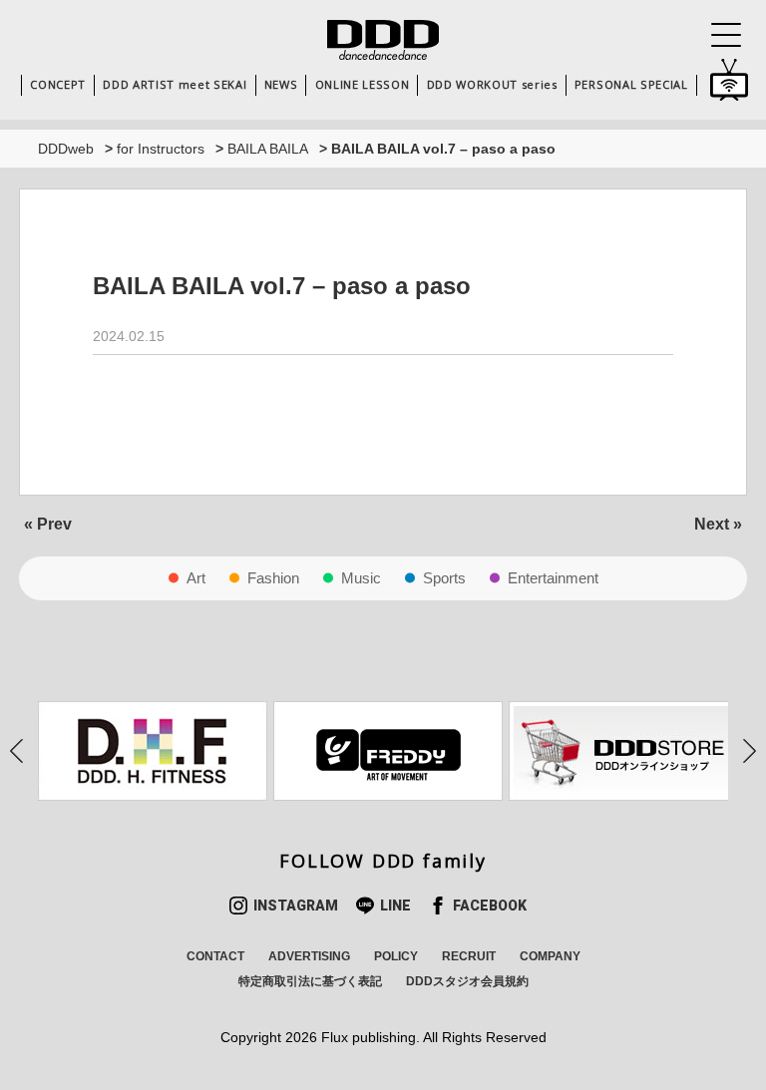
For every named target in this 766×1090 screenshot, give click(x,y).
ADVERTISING (309, 956)
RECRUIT (469, 956)
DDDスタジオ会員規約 (467, 981)
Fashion (273, 577)
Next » (718, 524)
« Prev (48, 524)
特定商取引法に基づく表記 (310, 981)
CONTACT (215, 956)
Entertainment (553, 577)
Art (196, 577)
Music (361, 577)
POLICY (396, 956)
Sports (444, 577)
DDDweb (66, 149)
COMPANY (550, 956)
